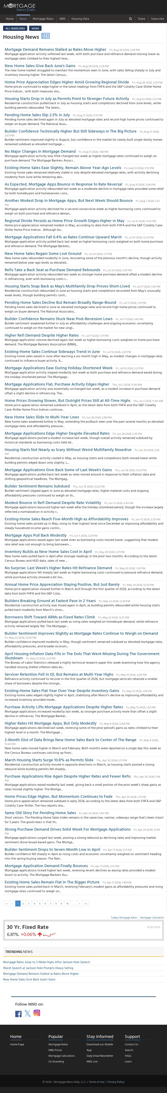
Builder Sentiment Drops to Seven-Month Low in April (52, 849)
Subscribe (157, 18)
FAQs (128, 1055)
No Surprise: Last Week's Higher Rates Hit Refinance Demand (58, 568)
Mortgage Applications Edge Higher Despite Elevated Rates (58, 433)
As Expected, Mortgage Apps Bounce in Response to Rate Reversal (63, 184)
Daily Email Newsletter (100, 1055)
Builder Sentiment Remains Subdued (38, 486)
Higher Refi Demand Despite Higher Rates (42, 335)
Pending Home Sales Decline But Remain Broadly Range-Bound (60, 302)
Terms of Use (96, 1082)
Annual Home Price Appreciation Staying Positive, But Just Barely (62, 584)
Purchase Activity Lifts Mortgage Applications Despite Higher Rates (64, 707)
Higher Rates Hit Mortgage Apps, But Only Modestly (51, 723)
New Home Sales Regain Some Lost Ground (43, 253)
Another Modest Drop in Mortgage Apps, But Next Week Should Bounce (69, 200)
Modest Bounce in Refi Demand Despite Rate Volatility (53, 502)
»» (86, 903)
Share (141, 18)
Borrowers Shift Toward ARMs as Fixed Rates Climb (50, 617)
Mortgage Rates (43, 18)
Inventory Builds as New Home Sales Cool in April (48, 551)
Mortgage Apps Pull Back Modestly (36, 535)
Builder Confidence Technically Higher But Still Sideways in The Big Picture (71, 131)
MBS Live (92, 1061)
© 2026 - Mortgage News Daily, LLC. (64, 1082)
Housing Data (80, 18)
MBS (62, 18)
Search (129, 1050)
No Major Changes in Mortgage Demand (41, 151)
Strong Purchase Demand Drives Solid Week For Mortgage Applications (68, 829)
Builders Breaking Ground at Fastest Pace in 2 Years (50, 600)
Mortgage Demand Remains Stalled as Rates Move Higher (56, 49)
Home (10, 18)
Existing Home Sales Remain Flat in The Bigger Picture (52, 882)
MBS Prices (55, 1050)
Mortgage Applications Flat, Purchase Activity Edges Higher (57, 384)
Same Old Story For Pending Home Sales (40, 812)
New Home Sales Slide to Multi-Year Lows (42, 417)
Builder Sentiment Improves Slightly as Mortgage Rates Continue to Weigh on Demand (81, 633)
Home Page (17, 1044)
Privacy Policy (116, 1082)
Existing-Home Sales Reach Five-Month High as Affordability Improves (67, 519)
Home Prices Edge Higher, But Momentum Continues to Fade (59, 796)
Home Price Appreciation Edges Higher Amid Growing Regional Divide (67, 82)
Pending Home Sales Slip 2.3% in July (38, 115)
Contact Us (131, 1044)
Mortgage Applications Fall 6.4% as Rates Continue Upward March (63, 237)
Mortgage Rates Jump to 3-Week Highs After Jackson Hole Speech (46, 962)
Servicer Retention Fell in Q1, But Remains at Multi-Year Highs (59, 674)
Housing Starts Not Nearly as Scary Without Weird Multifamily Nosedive (68, 449)
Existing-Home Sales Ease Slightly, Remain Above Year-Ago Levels (63, 167)
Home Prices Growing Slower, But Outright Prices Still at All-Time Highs (67, 400)
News (23, 18)
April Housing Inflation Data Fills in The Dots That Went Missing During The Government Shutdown (82, 655)
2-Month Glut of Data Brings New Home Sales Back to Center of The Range (70, 739)
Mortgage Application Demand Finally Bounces (46, 865)
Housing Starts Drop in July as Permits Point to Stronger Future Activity (67, 98)
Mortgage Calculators (152, 917)
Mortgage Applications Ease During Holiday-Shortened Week (59, 368)
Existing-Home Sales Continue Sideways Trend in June (52, 351)
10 (67, 903)
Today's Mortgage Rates (124, 917)
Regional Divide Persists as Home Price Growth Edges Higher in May (64, 220)
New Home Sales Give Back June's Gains (40, 65)
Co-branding (56, 1061)
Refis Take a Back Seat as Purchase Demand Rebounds (52, 269)
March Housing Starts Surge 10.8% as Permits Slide (49, 760)
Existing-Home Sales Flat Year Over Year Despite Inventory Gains (62, 690)
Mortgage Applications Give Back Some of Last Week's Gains (58, 469)
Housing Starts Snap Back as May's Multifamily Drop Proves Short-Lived (67, 286)
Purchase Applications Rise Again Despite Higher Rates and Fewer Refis (68, 776)
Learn (128, 1061)
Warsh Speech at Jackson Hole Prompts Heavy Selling (38, 968)
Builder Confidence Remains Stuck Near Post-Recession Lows (59, 318)
